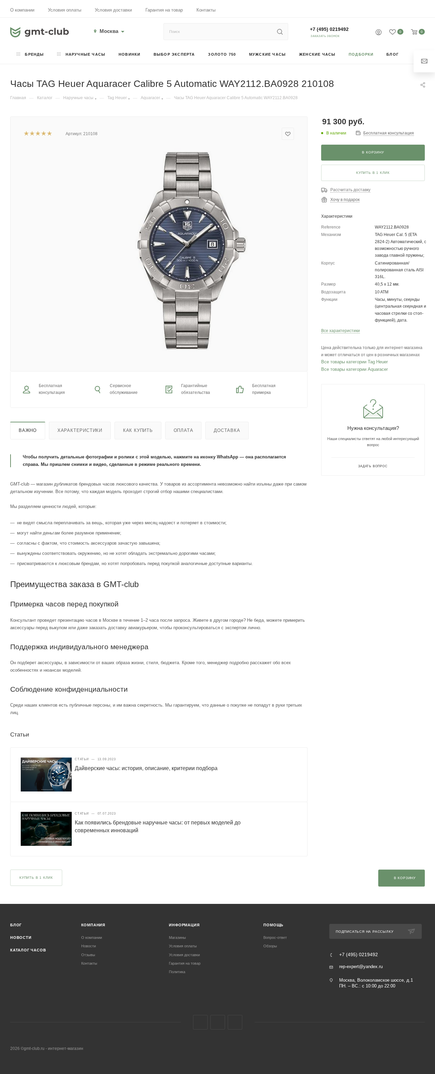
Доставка (227, 430)
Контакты (205, 10)
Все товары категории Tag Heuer (354, 361)
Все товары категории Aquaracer (354, 369)
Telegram (217, 1022)
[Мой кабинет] (379, 33)
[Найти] (280, 31)
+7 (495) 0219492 (329, 29)
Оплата (183, 430)
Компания (93, 925)
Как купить (138, 430)
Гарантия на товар (164, 10)
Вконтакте (200, 1022)
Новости (21, 937)
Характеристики (79, 430)
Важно (28, 430)
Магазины (177, 937)
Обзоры (270, 946)
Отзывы (88, 955)
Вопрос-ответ (275, 937)
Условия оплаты (64, 10)
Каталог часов (28, 950)
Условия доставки (113, 10)
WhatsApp (235, 1022)
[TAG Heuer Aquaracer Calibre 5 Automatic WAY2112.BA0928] (186, 250)
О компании (22, 10)
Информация (184, 925)
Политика (177, 972)
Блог (16, 925)
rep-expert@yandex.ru (361, 966)
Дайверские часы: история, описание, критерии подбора (146, 768)
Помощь (273, 925)
